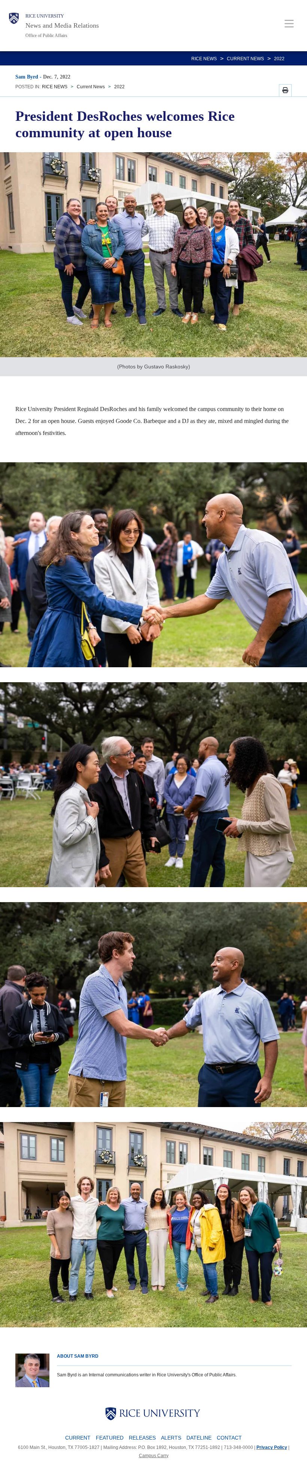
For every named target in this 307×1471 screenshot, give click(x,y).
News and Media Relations (62, 25)
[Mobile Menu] (289, 23)
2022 (279, 58)
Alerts (171, 1438)
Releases (142, 1438)
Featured (110, 1438)
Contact (229, 1438)
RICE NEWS (204, 58)
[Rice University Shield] (13, 25)
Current (78, 1438)
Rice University (44, 16)
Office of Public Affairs (46, 35)
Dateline (199, 1438)
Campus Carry (153, 1455)
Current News (245, 58)
